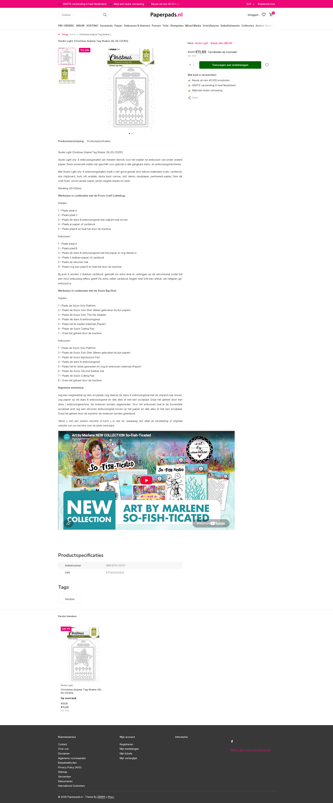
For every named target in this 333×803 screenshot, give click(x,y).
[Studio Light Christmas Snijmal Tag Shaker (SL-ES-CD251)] (83, 654)
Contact (62, 744)
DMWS (101, 796)
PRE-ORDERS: (66, 25)
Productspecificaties (98, 141)
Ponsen (156, 25)
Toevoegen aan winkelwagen (230, 64)
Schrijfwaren (211, 25)
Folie (166, 25)
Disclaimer (64, 753)
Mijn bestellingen (129, 748)
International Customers (71, 785)
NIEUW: (80, 25)
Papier (118, 25)
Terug (64, 34)
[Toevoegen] (100, 708)
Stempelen (176, 25)
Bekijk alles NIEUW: (221, 43)
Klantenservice (266, 3)
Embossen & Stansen (137, 25)
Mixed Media (193, 25)
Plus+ (111, 796)
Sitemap (62, 771)
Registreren (126, 744)
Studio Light (201, 43)
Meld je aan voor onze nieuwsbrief (251, 749)
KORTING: (93, 25)
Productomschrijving (71, 141)
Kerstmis (70, 599)
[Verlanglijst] (264, 15)
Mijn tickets (126, 753)
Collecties (247, 25)
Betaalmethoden (67, 762)
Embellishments (230, 25)
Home (73, 34)
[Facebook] (232, 741)
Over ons (63, 748)
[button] (129, 133)
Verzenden (64, 776)
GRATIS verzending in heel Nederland (214, 85)
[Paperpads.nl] (166, 15)
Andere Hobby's (265, 25)
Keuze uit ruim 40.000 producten (211, 80)
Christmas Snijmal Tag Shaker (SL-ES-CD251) (81, 691)
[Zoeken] (105, 14)
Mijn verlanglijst (128, 758)
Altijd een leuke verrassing (207, 90)
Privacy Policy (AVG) (70, 767)
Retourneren (65, 781)
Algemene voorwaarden (72, 758)
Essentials (106, 25)
